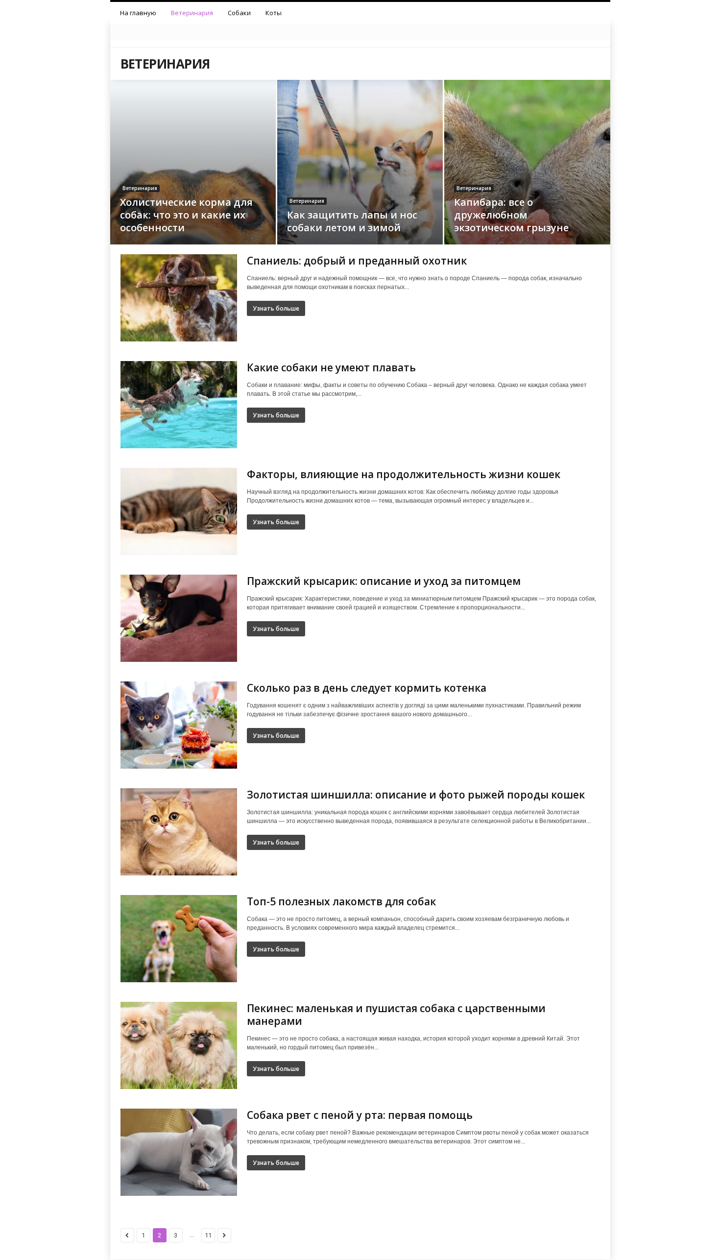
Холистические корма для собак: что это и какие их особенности (186, 214)
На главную (138, 12)
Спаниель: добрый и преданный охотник (357, 260)
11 (208, 1235)
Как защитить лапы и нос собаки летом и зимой (352, 221)
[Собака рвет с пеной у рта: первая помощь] (178, 1152)
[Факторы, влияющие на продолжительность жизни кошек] (178, 511)
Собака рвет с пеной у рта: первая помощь (360, 1115)
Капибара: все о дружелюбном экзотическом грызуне (511, 214)
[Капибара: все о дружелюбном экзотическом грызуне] (527, 173)
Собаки (239, 12)
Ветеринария (192, 12)
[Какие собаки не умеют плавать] (178, 404)
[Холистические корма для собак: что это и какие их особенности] (193, 177)
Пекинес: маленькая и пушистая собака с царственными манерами (396, 1014)
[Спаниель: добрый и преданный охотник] (178, 297)
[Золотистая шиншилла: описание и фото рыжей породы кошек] (178, 831)
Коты (273, 12)
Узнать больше (276, 308)
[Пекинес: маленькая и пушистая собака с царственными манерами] (178, 1045)
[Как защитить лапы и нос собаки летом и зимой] (360, 177)
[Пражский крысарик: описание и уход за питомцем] (178, 618)
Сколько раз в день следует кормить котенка (366, 688)
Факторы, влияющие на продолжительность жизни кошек (403, 474)
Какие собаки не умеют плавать (331, 367)
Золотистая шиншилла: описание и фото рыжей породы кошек (416, 794)
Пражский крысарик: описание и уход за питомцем (384, 581)
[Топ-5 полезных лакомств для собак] (178, 938)
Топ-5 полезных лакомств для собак (341, 901)
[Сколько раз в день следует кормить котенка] (178, 725)
